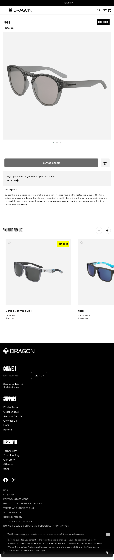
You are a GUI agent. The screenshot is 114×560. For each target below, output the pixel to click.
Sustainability (11, 455)
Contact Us (10, 420)
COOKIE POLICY (13, 517)
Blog (6, 468)
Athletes (8, 464)
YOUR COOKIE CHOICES (17, 521)
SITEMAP (8, 494)
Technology (9, 450)
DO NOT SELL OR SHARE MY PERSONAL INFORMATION (36, 525)
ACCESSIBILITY (12, 512)
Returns (7, 429)
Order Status (11, 411)
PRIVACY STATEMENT (16, 499)
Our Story (9, 459)
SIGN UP (11, 180)
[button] (53, 142)
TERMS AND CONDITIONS (18, 508)
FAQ (6, 425)
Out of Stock (51, 162)
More (24, 204)
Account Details (12, 416)
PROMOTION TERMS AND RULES (22, 503)
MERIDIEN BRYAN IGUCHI (19, 310)
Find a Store (10, 407)
